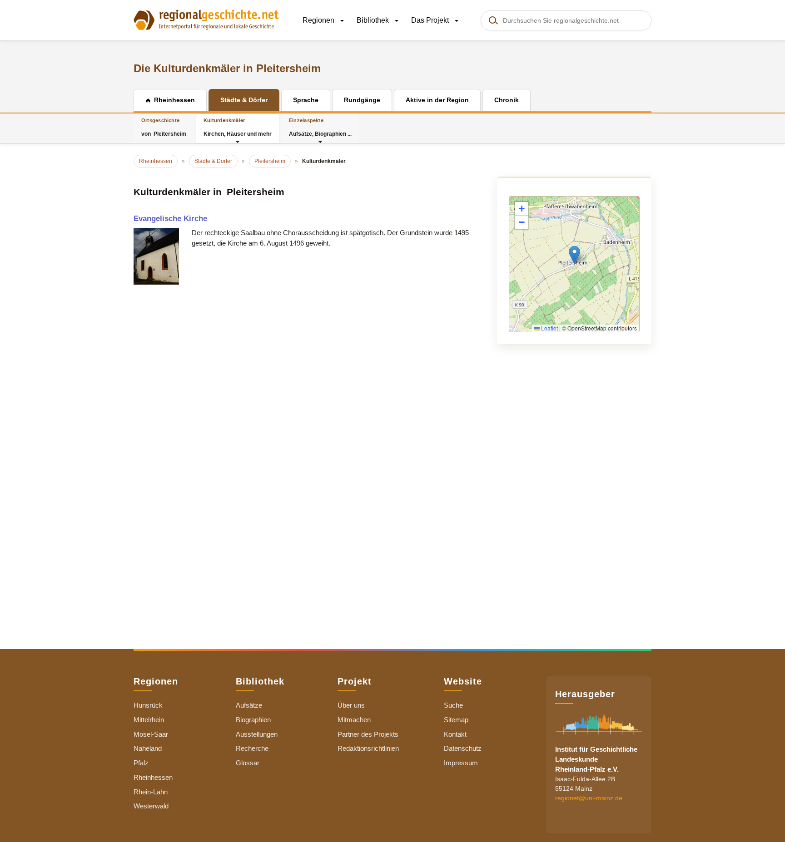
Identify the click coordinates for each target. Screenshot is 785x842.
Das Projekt (431, 20)
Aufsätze (249, 705)
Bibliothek (374, 20)
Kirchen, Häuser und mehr (238, 127)
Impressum (461, 763)
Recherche (252, 748)
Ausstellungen (257, 734)
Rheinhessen (153, 777)
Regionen (319, 20)
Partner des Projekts (368, 734)
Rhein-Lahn (151, 792)
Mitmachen (354, 720)
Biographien (253, 720)
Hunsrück (148, 705)
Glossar (247, 763)
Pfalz (141, 763)
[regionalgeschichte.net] (206, 19)
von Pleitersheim (163, 127)
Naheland (148, 748)
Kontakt (455, 734)
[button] (574, 255)
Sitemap (456, 720)
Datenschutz (463, 748)
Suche (453, 705)
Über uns (351, 705)
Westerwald (151, 806)
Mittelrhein (149, 720)
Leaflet (549, 328)
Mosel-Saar (151, 734)
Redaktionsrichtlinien (368, 748)
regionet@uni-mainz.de (588, 798)
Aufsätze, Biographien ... (320, 127)
